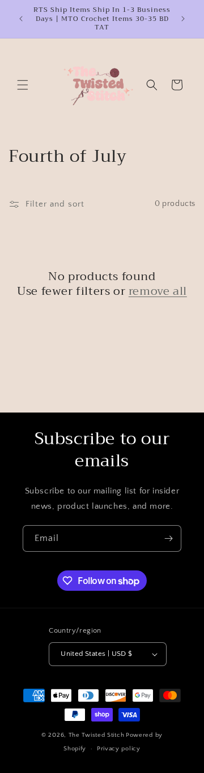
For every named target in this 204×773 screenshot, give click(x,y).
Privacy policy (119, 748)
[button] (22, 84)
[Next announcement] (183, 18)
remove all (158, 291)
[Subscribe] (168, 538)
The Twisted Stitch (97, 735)
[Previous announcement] (20, 18)
